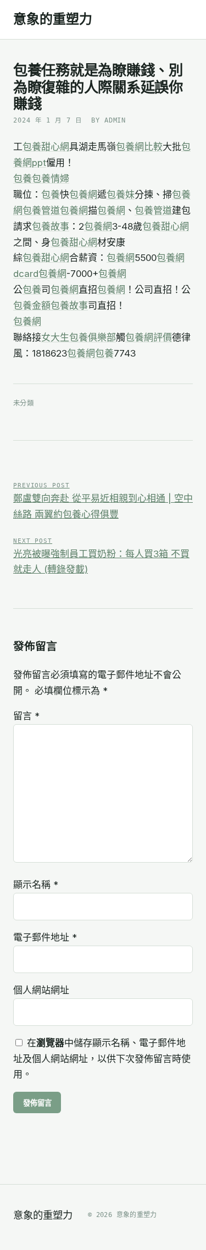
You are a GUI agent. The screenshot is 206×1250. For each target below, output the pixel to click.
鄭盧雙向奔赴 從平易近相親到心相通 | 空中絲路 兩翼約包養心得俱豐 (103, 501)
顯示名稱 (35, 884)
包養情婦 (50, 178)
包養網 (83, 194)
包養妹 (121, 194)
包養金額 (32, 305)
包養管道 (41, 210)
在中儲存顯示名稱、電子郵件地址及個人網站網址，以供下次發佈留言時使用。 (102, 1058)
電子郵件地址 (45, 937)
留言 (26, 715)
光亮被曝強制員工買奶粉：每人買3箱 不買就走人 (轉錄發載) (101, 556)
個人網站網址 (41, 990)
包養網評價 (148, 337)
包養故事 (50, 226)
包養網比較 (139, 146)
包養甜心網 (46, 146)
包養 (22, 178)
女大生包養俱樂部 (78, 337)
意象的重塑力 (52, 19)
